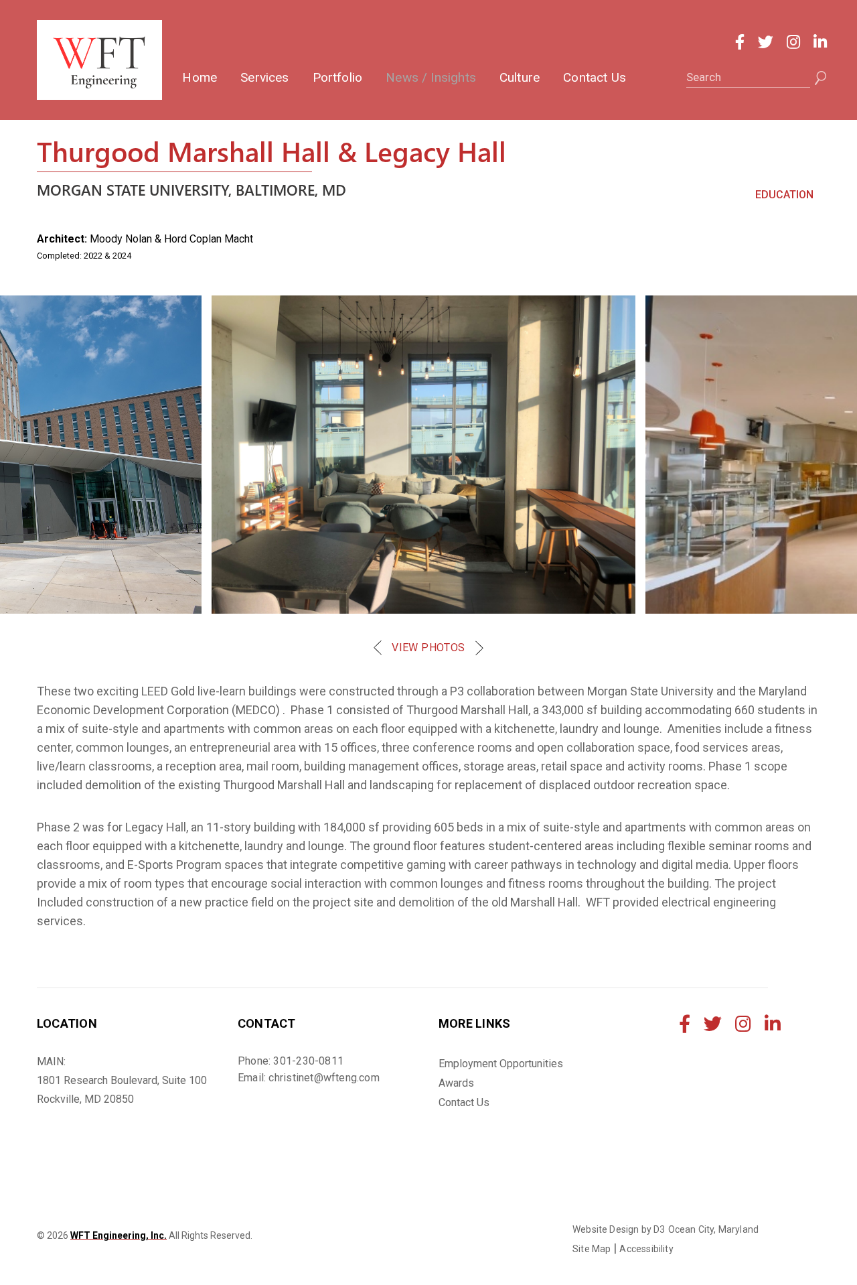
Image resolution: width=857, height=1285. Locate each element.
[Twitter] (765, 42)
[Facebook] (740, 42)
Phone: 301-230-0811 (290, 1061)
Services (264, 77)
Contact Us (594, 77)
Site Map (591, 1248)
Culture (519, 77)
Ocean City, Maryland (713, 1229)
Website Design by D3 (619, 1229)
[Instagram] (793, 42)
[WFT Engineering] (99, 60)
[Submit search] (820, 78)
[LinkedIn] (820, 42)
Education (784, 194)
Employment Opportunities (501, 1063)
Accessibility (646, 1248)
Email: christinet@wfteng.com (309, 1077)
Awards (456, 1083)
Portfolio (338, 77)
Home (199, 77)
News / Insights (431, 77)
